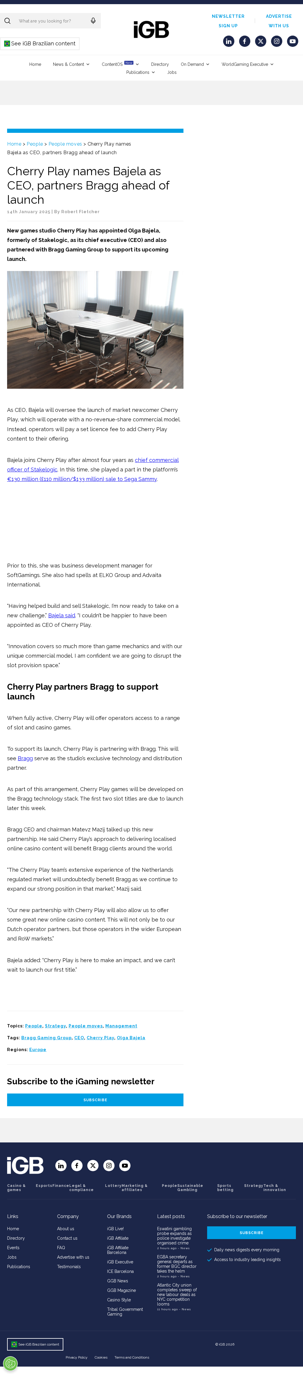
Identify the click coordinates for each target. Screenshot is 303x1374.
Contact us (67, 1238)
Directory (160, 64)
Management (121, 1026)
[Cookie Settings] (10, 1363)
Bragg (25, 758)
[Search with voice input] (93, 20)
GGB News (117, 1281)
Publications (137, 72)
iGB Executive (120, 1262)
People (35, 144)
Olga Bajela (131, 1037)
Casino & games (16, 1188)
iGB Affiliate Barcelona (117, 1250)
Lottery (113, 1186)
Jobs (172, 72)
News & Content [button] (68, 64)
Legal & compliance (81, 1188)
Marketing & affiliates (135, 1188)
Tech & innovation (274, 1188)
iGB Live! (115, 1228)
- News (184, 1248)
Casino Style (119, 1300)
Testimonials (69, 1266)
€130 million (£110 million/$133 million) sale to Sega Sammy (82, 479)
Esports (44, 1186)
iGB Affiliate (117, 1238)
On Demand (192, 64)
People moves (65, 144)
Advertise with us (73, 1257)
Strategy (55, 1026)
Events (13, 1247)
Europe (37, 1049)
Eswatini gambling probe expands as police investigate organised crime (174, 1235)
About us (65, 1228)
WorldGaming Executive (245, 64)
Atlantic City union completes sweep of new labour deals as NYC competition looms (177, 1294)
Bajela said (61, 615)
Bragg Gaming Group (46, 1037)
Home (35, 64)
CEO (79, 1037)
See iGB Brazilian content (40, 43)
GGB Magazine (121, 1290)
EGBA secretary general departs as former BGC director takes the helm (176, 1264)
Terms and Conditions (132, 1357)
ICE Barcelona (120, 1271)
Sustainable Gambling (190, 1188)
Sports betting (225, 1188)
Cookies (101, 1357)
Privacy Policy (77, 1357)
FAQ (61, 1247)
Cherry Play (100, 1037)
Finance (60, 1186)
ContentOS (117, 64)
